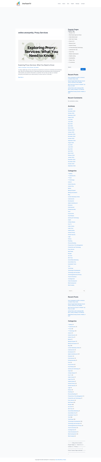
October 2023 (71, 163)
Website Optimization (74, 53)
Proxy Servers (30, 67)
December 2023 (71, 159)
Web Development (72, 283)
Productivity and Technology (74, 247)
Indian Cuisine (71, 226)
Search (69, 67)
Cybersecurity (71, 198)
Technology (70, 268)
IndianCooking (71, 230)
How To (69, 224)
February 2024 (71, 155)
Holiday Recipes (71, 222)
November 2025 (71, 111)
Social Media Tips (72, 262)
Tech (68, 3)
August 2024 (71, 142)
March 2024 (70, 153)
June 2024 (70, 146)
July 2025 (70, 119)
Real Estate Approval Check (75, 34)
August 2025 (71, 117)
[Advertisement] (50, 16)
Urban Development (72, 280)
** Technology (71, 179)
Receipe (77, 3)
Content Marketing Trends (74, 196)
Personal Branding (72, 243)
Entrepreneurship (72, 209)
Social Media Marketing (73, 259)
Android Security (71, 184)
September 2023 (72, 165)
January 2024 (71, 157)
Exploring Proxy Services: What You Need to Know (36, 65)
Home (59, 3)
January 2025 (71, 132)
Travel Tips (71, 51)
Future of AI (71, 41)
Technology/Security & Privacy (75, 274)
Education (70, 205)
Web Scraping (71, 285)
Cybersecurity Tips (73, 49)
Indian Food (70, 228)
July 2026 (70, 109)
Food (69, 211)
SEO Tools (70, 257)
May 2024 (70, 149)
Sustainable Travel (72, 264)
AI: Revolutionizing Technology (76, 47)
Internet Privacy (72, 45)
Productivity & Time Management (75, 245)
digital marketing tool (73, 203)
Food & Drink (71, 213)
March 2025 (70, 128)
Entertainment (71, 207)
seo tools (70, 255)
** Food (69, 177)
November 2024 (71, 136)
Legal (69, 236)
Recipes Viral (72, 32)
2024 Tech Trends (73, 39)
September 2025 (72, 115)
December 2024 (71, 134)
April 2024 (70, 151)
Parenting (70, 240)
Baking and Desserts (72, 192)
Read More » (21, 77)
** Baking (70, 173)
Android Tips (71, 186)
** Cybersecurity (71, 175)
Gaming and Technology (73, 217)
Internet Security (71, 234)
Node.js (69, 238)
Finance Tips (72, 60)
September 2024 (72, 140)
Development (71, 201)
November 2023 (71, 161)
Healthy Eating (72, 56)
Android (70, 182)
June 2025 (70, 121)
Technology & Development (74, 270)
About (63, 3)
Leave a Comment (22, 67)
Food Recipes (71, 215)
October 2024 (71, 138)
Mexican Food (72, 43)
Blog (69, 194)
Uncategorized (71, 278)
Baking (69, 188)
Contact (83, 3)
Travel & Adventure (72, 276)
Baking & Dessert (72, 190)
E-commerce (72, 62)
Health (72, 3)
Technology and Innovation (74, 272)
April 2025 (70, 125)
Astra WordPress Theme (60, 459)
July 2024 (70, 144)
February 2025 (71, 130)
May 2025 (70, 123)
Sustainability (72, 58)
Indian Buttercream (73, 37)
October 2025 (71, 113)
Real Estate (70, 251)
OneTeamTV (26, 4)
